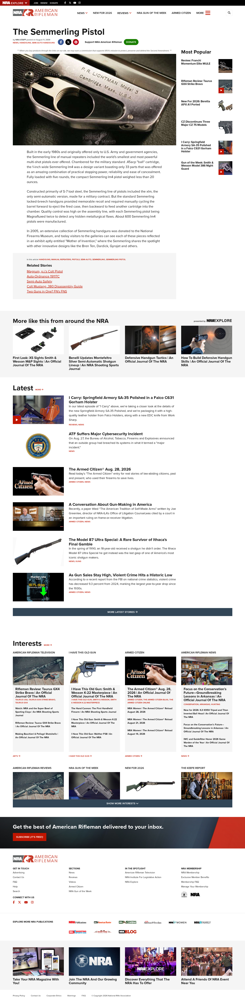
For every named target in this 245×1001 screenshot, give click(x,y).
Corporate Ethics (54, 995)
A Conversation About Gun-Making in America (110, 504)
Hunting (215, 704)
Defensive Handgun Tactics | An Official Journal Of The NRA (149, 359)
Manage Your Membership (194, 886)
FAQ (15, 882)
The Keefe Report (193, 768)
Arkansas (205, 704)
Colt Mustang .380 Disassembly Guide (55, 286)
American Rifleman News (198, 652)
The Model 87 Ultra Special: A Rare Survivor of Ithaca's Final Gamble (118, 542)
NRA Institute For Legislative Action (143, 877)
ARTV (15, 756)
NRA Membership (190, 872)
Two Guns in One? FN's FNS (47, 291)
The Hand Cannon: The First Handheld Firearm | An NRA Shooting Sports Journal (93, 710)
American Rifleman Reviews (32, 768)
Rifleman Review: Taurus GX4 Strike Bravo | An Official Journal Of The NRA (37, 692)
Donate (54, 3)
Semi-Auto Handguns (43, 42)
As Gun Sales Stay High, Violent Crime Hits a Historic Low (120, 575)
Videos (72, 882)
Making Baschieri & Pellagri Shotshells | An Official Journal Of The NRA (36, 735)
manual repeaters (61, 259)
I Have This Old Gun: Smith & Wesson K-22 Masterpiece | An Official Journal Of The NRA (94, 692)
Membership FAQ (190, 882)
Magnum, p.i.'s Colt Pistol (45, 271)
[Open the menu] (208, 12)
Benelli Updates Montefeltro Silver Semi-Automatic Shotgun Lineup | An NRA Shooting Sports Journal (94, 363)
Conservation (191, 704)
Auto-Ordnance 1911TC (43, 276)
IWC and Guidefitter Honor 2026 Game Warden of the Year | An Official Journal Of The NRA (207, 742)
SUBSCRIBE (29, 837)
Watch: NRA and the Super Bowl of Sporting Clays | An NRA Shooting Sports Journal (37, 712)
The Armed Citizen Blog (155, 699)
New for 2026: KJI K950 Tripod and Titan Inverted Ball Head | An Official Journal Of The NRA (206, 713)
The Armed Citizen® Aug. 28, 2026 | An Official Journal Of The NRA (149, 692)
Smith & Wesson (101, 699)
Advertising (18, 872)
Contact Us (18, 877)
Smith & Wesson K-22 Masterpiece (93, 701)
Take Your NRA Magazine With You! (36, 981)
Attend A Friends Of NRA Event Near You (205, 981)
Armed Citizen (181, 13)
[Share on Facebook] (61, 40)
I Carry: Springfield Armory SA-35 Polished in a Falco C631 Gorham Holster (121, 400)
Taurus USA (21, 699)
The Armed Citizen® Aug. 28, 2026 (100, 469)
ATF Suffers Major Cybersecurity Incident (106, 434)
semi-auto (86, 259)
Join (36, 3)
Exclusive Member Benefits (195, 877)
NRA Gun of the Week (151, 13)
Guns (78, 561)
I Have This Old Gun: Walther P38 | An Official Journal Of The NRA (91, 735)
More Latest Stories (136, 612)
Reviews (122, 13)
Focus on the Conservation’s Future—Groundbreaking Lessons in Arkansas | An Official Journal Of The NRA (205, 694)
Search (16, 891)
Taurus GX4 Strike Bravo (42, 699)
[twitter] (68, 40)
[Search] (229, 13)
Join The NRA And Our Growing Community (93, 981)
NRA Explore (131, 882)
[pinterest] (76, 40)
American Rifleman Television (34, 652)
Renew (44, 3)
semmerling (98, 259)
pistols (76, 259)
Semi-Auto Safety (39, 281)
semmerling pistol (116, 259)
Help (15, 886)
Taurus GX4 (21, 702)
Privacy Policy (19, 995)
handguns (44, 259)
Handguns (25, 42)
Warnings (71, 995)
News (81, 13)
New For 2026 (102, 13)
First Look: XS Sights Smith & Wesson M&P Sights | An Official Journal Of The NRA (37, 361)
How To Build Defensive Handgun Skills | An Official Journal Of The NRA (206, 361)
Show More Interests (140, 803)
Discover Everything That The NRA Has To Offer (147, 981)
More (38, 389)
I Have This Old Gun (82, 652)
